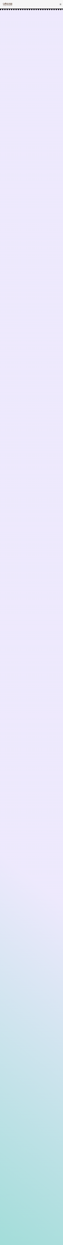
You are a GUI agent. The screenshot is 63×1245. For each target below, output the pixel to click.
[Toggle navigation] (51, 4)
